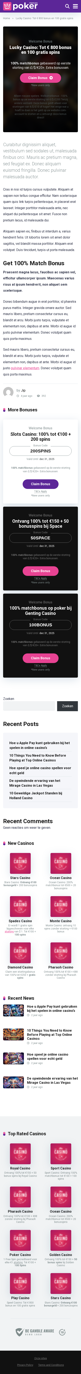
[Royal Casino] (20, 1163)
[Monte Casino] (60, 916)
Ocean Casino (61, 878)
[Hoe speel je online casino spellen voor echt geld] (13, 1063)
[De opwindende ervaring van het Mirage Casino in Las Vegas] (13, 1087)
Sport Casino (61, 1168)
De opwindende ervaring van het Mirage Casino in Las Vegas (34, 783)
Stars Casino (20, 878)
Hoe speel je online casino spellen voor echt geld (40, 770)
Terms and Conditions (51, 1364)
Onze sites (40, 1358)
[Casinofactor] (20, 5)
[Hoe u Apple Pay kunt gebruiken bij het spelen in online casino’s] (13, 1015)
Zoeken (8, 699)
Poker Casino (20, 1255)
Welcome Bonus (40, 41)
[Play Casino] (20, 1293)
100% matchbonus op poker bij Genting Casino (41, 610)
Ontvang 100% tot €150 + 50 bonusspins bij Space (40, 524)
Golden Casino (60, 1255)
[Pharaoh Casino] (60, 962)
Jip (23, 390)
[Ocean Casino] (60, 873)
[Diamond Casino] (20, 962)
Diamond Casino (20, 967)
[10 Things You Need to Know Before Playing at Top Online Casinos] (13, 1039)
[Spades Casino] (20, 916)
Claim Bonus (38, 78)
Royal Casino (20, 1168)
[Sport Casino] (60, 1163)
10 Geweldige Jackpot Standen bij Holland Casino (35, 795)
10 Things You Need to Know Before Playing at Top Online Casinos (37, 758)
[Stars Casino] (20, 873)
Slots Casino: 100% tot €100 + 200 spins (40, 437)
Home (6, 18)
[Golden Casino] (60, 1250)
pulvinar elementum (25, 368)
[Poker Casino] (20, 1250)
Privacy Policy (25, 1364)
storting (9, 931)
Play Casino (20, 1298)
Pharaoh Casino (60, 967)
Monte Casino (61, 921)
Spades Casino (20, 921)
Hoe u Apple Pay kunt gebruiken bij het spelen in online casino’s (39, 745)
